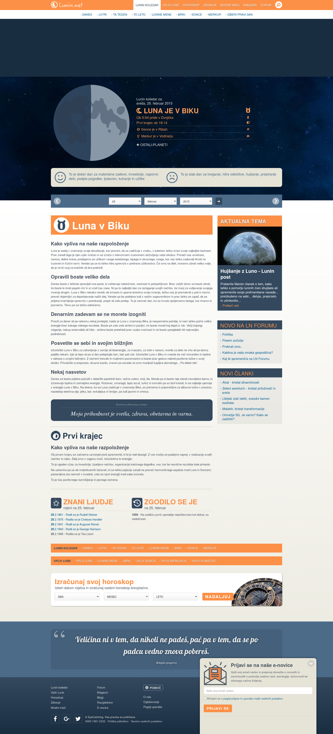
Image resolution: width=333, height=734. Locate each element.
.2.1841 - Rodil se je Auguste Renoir (75, 524)
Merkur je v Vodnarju (193, 135)
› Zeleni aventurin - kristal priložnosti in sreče (248, 390)
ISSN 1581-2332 (95, 721)
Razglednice (105, 702)
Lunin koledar (147, 5)
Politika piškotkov (118, 721)
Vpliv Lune (171, 5)
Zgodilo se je (170, 502)
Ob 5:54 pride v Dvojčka (192, 117)
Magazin (250, 5)
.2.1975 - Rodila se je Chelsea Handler (76, 519)
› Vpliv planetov (203, 561)
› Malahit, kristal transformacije (242, 409)
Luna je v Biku (193, 110)
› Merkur (214, 14)
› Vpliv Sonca (145, 561)
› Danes (86, 14)
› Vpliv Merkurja (173, 561)
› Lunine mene (161, 14)
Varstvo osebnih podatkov (146, 721)
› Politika (226, 334)
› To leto (138, 14)
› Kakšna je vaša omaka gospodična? (246, 352)
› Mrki (180, 14)
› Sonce (196, 14)
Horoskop (191, 5)
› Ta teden (119, 14)
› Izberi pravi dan (239, 14)
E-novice (102, 707)
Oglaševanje (151, 702)
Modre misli (230, 5)
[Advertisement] (166, 48)
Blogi (100, 697)
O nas (147, 697)
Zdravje (210, 5)
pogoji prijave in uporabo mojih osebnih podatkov (253, 698)
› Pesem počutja (231, 340)
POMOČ (155, 688)
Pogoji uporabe (152, 707)
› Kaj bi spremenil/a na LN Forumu (244, 359)
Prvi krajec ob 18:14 (193, 122)
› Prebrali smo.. (231, 346)
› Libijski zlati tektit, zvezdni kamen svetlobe (245, 400)
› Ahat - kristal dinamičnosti (239, 382)
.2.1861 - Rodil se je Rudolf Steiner (74, 514)
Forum (266, 5)
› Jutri (102, 14)
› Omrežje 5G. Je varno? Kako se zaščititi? (244, 417)
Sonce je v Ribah (193, 129)
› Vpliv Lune (84, 561)
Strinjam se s (245, 698)
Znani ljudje (88, 502)
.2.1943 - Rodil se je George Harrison (76, 529)
